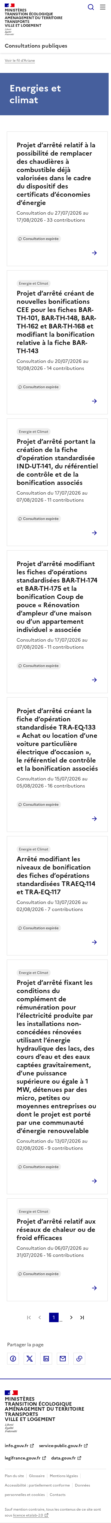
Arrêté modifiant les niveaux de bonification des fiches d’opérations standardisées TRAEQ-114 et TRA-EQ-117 (56, 875)
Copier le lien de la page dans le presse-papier (79, 1358)
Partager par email (63, 1358)
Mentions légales (64, 1476)
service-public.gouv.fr (60, 1446)
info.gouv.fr (16, 1446)
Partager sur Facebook (13, 1358)
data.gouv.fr (63, 1458)
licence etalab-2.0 (28, 1515)
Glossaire (37, 1476)
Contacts (57, 1494)
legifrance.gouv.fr (23, 1458)
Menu (103, 7)
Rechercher (91, 7)
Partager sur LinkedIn (46, 1358)
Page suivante (71, 1317)
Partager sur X (30, 1358)
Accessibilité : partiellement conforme (37, 1485)
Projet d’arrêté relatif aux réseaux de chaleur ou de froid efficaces (56, 1230)
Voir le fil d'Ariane (20, 60)
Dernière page (82, 1317)
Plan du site (14, 1476)
